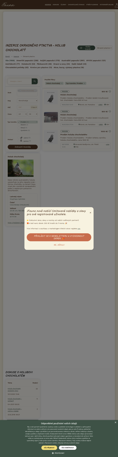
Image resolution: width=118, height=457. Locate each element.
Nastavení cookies (51, 443)
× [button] (115, 422)
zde (79, 228)
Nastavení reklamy (65, 441)
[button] (59, 453)
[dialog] (59, 438)
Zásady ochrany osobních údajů (68, 443)
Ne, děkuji (59, 245)
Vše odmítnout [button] (68, 448)
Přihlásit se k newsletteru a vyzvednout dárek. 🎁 (59, 237)
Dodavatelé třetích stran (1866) (60, 434)
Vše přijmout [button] (49, 448)
